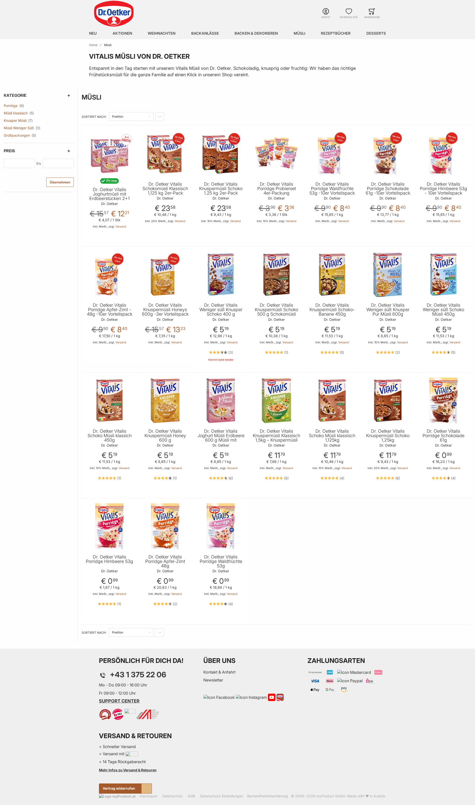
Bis (38, 163)
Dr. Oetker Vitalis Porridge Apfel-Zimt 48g (165, 561)
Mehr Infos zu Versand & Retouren (128, 770)
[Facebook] (219, 696)
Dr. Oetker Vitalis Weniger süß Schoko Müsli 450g (443, 309)
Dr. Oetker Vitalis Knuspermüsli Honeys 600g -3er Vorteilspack (165, 309)
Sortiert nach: (94, 117)
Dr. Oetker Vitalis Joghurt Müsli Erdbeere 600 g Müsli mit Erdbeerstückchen (220, 438)
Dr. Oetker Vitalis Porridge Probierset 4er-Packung (276, 188)
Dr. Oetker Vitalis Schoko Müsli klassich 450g (110, 435)
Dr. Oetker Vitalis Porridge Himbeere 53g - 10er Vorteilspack (443, 188)
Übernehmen (60, 182)
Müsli (299, 33)
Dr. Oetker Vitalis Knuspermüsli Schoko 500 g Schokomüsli (276, 309)
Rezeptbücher (336, 33)
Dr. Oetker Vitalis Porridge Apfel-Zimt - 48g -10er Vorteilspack (109, 309)
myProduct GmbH (330, 796)
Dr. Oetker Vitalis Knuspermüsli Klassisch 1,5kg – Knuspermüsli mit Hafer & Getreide (276, 438)
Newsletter (213, 680)
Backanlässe (205, 33)
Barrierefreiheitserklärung (267, 796)
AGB (191, 796)
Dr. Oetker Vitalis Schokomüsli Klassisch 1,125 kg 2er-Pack (165, 188)
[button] (132, 135)
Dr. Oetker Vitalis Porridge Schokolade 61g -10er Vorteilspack (388, 188)
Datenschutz (172, 796)
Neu (93, 33)
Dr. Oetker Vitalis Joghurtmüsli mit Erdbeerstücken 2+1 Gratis (109, 196)
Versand (121, 226)
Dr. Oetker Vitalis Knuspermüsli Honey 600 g (165, 435)
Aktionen (122, 33)
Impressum (148, 796)
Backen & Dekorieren (256, 33)
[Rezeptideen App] (280, 696)
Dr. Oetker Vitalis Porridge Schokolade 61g (443, 435)
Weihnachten (161, 33)
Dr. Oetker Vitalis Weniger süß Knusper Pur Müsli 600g (387, 309)
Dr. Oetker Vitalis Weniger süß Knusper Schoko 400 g (220, 309)
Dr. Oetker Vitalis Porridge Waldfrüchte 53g (221, 561)
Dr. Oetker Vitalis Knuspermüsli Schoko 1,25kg (387, 435)
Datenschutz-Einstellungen (221, 796)
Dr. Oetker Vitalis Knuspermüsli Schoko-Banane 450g (332, 309)
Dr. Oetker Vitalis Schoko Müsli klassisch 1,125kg (332, 435)
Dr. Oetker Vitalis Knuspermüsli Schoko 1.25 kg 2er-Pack (220, 188)
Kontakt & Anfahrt (219, 672)
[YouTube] (271, 696)
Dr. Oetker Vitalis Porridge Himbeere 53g (109, 559)
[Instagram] (251, 696)
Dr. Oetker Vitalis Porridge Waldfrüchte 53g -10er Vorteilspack (332, 188)
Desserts (376, 33)
